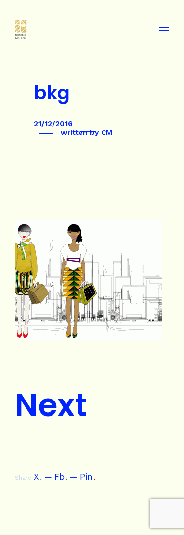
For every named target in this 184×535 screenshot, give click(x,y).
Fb (60, 477)
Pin (87, 477)
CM (106, 132)
